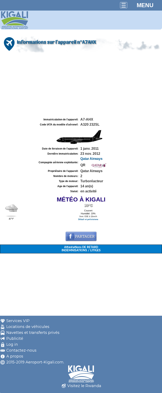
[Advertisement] (81, 85)
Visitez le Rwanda (84, 385)
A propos (14, 356)
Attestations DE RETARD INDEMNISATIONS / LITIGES (81, 249)
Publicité (14, 338)
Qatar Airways (91, 158)
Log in (12, 344)
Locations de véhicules (27, 326)
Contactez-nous (21, 350)
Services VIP (18, 320)
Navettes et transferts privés (32, 332)
